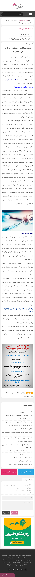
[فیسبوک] (25, 569)
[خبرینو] (17, 10)
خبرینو (17, 555)
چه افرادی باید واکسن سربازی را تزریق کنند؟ (20, 39)
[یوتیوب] (21, 569)
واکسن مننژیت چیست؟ (25, 34)
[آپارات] (9, 569)
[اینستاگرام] (13, 569)
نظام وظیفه (25, 21)
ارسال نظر (14, 513)
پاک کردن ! (6, 513)
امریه (19, 21)
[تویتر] (17, 569)
